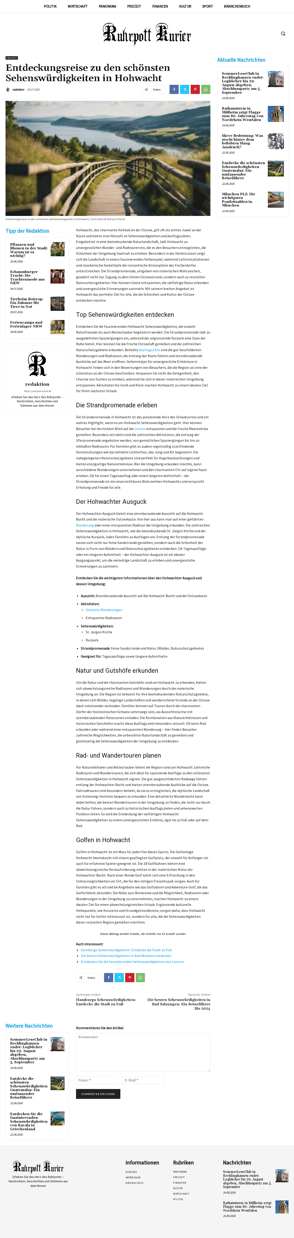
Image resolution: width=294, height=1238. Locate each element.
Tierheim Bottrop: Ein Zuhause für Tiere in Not (26, 303)
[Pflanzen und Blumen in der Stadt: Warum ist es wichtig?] (58, 249)
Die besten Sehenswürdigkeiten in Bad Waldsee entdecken (126, 955)
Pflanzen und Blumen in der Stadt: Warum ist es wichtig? (29, 250)
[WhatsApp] (205, 89)
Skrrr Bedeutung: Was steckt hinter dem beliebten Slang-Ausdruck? (242, 141)
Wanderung (85, 525)
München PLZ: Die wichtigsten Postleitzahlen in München (238, 200)
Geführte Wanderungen (104, 609)
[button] (282, 33)
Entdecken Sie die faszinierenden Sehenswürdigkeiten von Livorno (132, 961)
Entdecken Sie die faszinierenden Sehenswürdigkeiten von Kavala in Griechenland (29, 1121)
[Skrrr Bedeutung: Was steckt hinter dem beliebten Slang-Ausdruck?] (276, 141)
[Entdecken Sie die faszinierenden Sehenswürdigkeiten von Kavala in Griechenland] (58, 1118)
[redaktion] (8, 89)
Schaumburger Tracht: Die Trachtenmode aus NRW (27, 278)
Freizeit (11, 57)
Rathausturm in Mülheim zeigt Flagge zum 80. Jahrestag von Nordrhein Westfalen (242, 114)
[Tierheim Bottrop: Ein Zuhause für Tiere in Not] (58, 304)
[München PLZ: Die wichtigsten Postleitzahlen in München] (276, 200)
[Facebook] (174, 89)
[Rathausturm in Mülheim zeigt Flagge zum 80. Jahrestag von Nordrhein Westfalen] (276, 114)
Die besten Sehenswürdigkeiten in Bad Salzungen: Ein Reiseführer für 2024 (178, 1004)
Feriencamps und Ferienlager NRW (26, 324)
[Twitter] (184, 89)
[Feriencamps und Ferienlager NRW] (58, 327)
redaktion (18, 89)
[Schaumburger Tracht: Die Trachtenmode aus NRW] (58, 276)
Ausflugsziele (149, 349)
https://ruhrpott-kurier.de (37, 391)
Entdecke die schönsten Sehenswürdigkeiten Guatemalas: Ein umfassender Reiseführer (29, 1088)
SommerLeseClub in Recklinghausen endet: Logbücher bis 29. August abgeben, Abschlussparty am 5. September (28, 1050)
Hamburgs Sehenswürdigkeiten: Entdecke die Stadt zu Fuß (126, 950)
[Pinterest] (195, 89)
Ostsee (139, 428)
